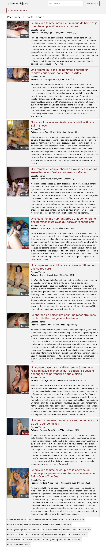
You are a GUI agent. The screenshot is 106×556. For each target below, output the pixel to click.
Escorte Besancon (32, 524)
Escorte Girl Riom (15, 534)
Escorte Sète (85, 529)
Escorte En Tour (76, 519)
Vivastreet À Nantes (52, 529)
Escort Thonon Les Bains (18, 544)
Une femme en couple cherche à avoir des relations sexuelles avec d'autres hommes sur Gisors (64, 170)
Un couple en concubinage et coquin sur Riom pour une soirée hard (63, 267)
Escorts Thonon (14, 524)
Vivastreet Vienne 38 (16, 519)
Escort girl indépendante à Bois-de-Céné (62, 539)
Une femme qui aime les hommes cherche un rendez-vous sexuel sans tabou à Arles (59, 71)
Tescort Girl (48, 524)
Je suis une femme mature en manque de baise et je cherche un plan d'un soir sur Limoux (64, 24)
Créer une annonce (17, 10)
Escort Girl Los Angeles (56, 534)
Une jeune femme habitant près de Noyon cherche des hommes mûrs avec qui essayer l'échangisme (63, 220)
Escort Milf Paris (63, 524)
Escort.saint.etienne (32, 539)
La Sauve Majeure (17, 3)
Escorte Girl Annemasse (40, 519)
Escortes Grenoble (34, 534)
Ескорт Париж (14, 539)
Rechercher (92, 3)
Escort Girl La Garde (78, 534)
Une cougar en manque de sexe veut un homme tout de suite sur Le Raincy (64, 422)
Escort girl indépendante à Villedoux (23, 529)
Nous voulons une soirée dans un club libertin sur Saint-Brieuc (62, 124)
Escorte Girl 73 (60, 519)
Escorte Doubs (70, 529)
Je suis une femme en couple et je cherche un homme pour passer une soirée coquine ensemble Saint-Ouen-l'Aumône (63, 473)
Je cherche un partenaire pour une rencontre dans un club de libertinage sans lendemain (63, 316)
